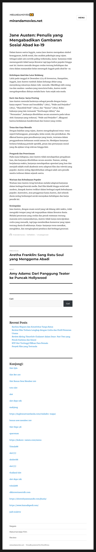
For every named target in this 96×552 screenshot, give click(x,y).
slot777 (12, 453)
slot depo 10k (15, 401)
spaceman (14, 433)
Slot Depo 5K (15, 427)
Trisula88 (13, 446)
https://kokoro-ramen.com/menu (25, 440)
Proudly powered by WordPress (37, 545)
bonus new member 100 (20, 420)
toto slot (13, 388)
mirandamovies (19, 235)
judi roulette (15, 512)
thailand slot (15, 472)
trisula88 (13, 486)
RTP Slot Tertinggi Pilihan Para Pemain (30, 343)
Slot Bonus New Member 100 (22, 381)
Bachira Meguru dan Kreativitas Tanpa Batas (32, 327)
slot (11, 394)
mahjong (13, 407)
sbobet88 (13, 459)
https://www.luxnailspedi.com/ (24, 505)
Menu (81, 18)
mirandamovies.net (25, 21)
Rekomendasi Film (18, 532)
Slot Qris (13, 368)
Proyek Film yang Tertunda (24, 346)
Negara (12, 526)
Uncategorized (42, 235)
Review (12, 537)
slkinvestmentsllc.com (19, 492)
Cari (11, 299)
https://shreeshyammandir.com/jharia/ (27, 499)
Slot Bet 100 (14, 374)
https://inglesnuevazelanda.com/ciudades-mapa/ (32, 414)
